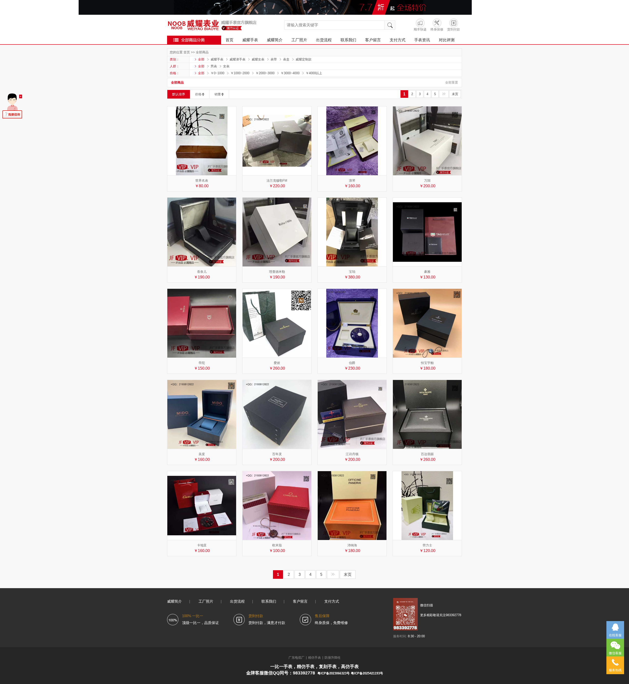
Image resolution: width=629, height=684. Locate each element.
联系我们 (348, 40)
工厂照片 (299, 40)
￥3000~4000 (290, 73)
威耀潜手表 (237, 59)
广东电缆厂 (296, 657)
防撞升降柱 (333, 657)
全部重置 (451, 82)
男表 (214, 66)
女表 (226, 66)
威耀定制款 (304, 59)
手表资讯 (422, 40)
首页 (229, 40)
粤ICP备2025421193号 (367, 673)
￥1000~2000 (239, 73)
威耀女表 (258, 59)
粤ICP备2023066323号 (333, 673)
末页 (455, 94)
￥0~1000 (217, 73)
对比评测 (447, 40)
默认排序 (178, 94)
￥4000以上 (314, 73)
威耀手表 (250, 40)
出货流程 (324, 40)
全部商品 (202, 52)
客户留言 (373, 40)
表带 (274, 59)
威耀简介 (275, 40)
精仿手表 (314, 657)
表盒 (286, 59)
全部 (201, 59)
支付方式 (397, 40)
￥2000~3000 (265, 73)
